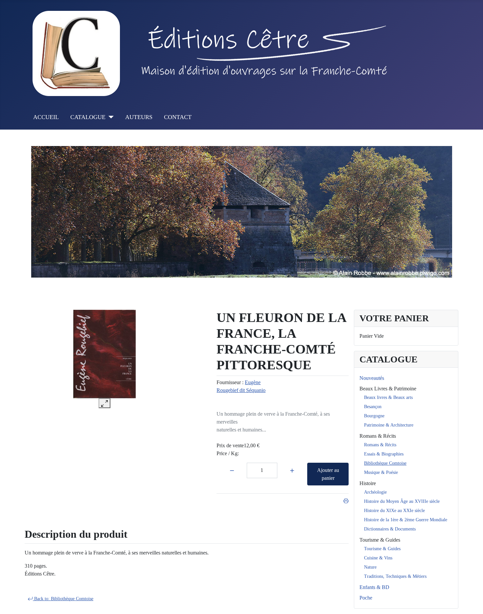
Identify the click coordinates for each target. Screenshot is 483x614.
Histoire (367, 483)
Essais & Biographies (383, 454)
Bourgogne (374, 415)
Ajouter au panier (328, 474)
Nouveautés (371, 378)
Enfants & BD (374, 587)
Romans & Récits (377, 436)
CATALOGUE (87, 117)
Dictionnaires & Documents (390, 529)
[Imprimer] (346, 500)
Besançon (372, 406)
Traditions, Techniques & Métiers (395, 576)
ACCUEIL (46, 117)
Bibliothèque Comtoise (385, 463)
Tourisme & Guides (379, 540)
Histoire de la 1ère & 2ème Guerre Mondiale (405, 519)
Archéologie (375, 492)
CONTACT (178, 117)
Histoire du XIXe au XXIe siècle (394, 510)
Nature (370, 567)
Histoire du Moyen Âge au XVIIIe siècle (402, 501)
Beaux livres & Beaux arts (388, 397)
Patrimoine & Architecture (388, 425)
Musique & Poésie (381, 472)
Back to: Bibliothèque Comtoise (63, 598)
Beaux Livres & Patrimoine (387, 388)
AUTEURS (138, 117)
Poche (365, 598)
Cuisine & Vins (378, 557)
